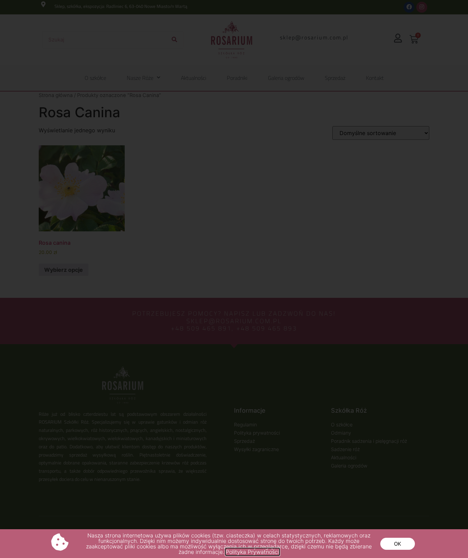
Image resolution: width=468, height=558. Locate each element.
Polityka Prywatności (252, 551)
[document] (234, 279)
